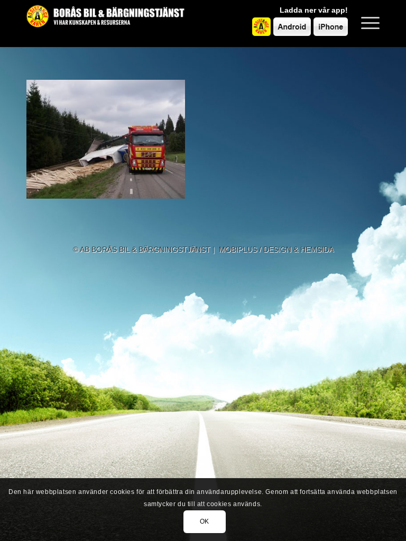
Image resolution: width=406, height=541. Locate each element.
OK (204, 521)
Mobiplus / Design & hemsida (276, 249)
